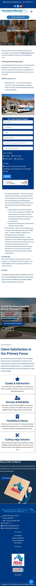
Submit (7, 176)
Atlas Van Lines (25, 53)
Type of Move (7, 153)
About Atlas (18, 575)
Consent (5, 163)
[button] (31, 11)
